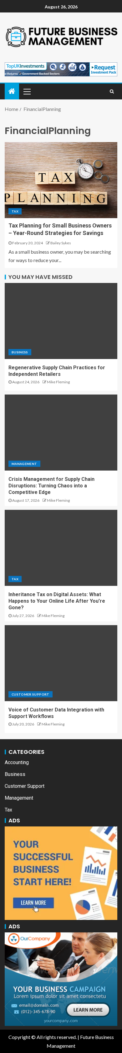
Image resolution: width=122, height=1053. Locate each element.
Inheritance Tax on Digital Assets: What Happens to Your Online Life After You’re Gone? (56, 601)
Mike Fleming (58, 382)
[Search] (112, 91)
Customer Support (30, 694)
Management (24, 464)
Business (20, 352)
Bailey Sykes (60, 243)
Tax (15, 211)
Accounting (17, 762)
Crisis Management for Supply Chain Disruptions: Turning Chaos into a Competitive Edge (51, 485)
